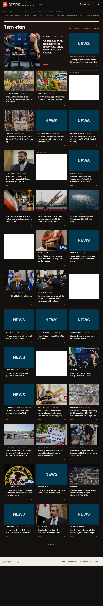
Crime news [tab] (60, 15)
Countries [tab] (23, 11)
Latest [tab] (4, 11)
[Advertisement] (84, 87)
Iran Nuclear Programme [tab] (14, 15)
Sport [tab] (50, 11)
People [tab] (32, 11)
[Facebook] (15, 562)
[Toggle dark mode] (98, 4)
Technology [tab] (71, 11)
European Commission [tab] (94, 15)
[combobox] (56, 4)
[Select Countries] (81, 4)
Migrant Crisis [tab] (38, 15)
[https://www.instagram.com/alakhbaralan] (18, 562)
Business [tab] (41, 11)
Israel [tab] (27, 15)
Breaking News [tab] (72, 15)
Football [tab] (59, 11)
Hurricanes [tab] (49, 15)
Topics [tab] (12, 11)
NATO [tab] (81, 15)
